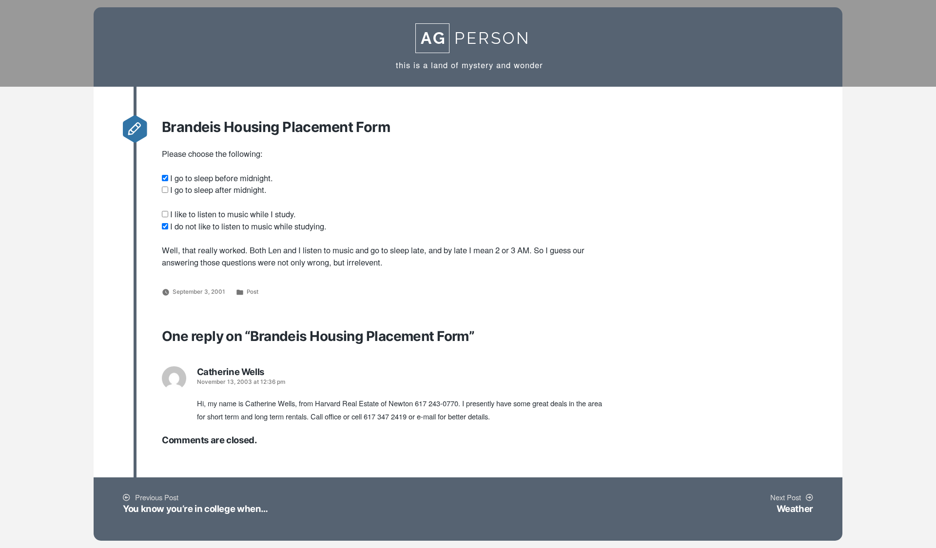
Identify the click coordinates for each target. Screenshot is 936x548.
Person (475, 38)
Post (252, 291)
